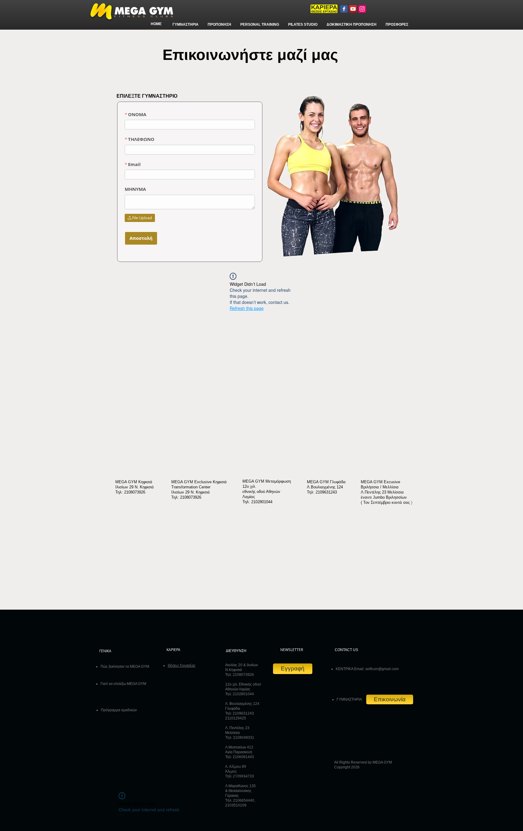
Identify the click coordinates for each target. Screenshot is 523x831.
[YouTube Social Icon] (353, 9)
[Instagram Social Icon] (362, 9)
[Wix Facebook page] (344, 9)
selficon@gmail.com (382, 669)
